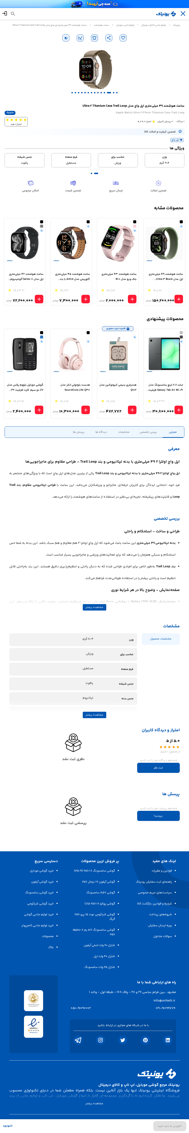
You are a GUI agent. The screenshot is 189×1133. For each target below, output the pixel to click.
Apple (10, 113)
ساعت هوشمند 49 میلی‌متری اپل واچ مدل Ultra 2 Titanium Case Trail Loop (49, 25)
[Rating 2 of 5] (20, 120)
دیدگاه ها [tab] (101, 432)
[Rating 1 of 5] (25, 120)
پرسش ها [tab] (78, 432)
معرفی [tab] (173, 432)
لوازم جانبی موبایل (125, 25)
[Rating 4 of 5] (11, 120)
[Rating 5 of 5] (7, 120)
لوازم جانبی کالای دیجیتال (153, 25)
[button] (117, 92)
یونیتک (176, 25)
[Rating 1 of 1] (153, 121)
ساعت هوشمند (101, 25)
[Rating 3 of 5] (16, 120)
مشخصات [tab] (124, 432)
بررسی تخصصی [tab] (148, 432)
